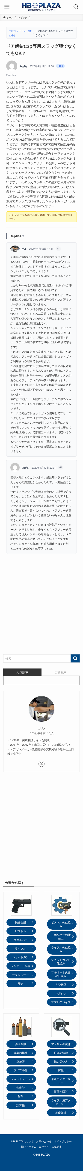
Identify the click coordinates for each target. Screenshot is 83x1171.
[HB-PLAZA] (41, 7)
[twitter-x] (41, 764)
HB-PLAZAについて (22, 1141)
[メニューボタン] (7, 7)
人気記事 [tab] (22, 672)
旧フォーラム (28, 1146)
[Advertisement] (41, 607)
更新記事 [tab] (61, 672)
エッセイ (44, 1146)
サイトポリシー (63, 1141)
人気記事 (57, 1146)
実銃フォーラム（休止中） (20, 33)
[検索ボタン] (76, 7)
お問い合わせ (43, 1141)
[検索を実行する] (75, 658)
